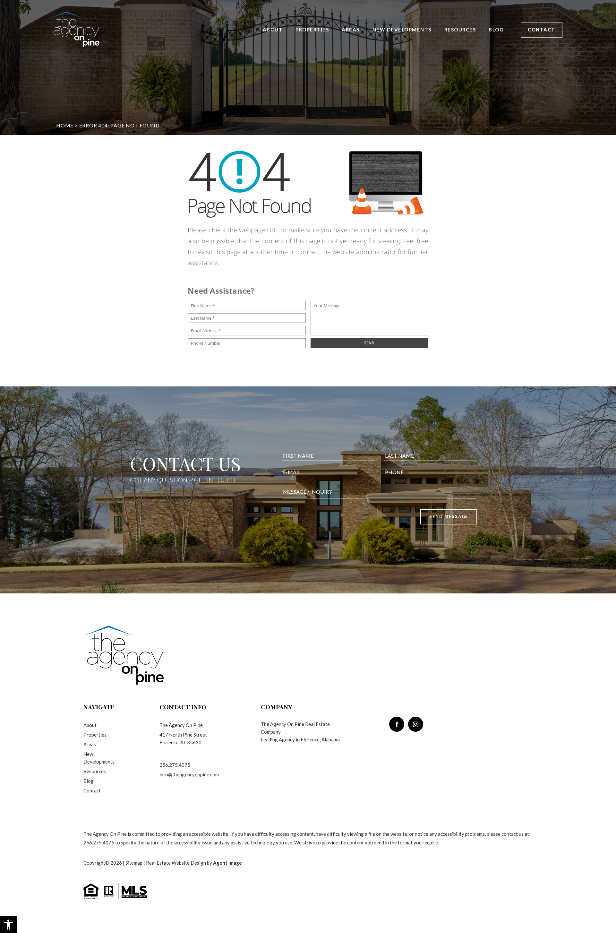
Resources (460, 29)
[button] (8, 924)
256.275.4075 (174, 765)
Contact (541, 29)
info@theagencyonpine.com (189, 774)
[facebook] (396, 724)
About (273, 29)
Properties (312, 29)
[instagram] (415, 724)
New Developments (402, 29)
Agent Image (227, 863)
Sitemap (133, 863)
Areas (351, 29)
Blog (496, 29)
